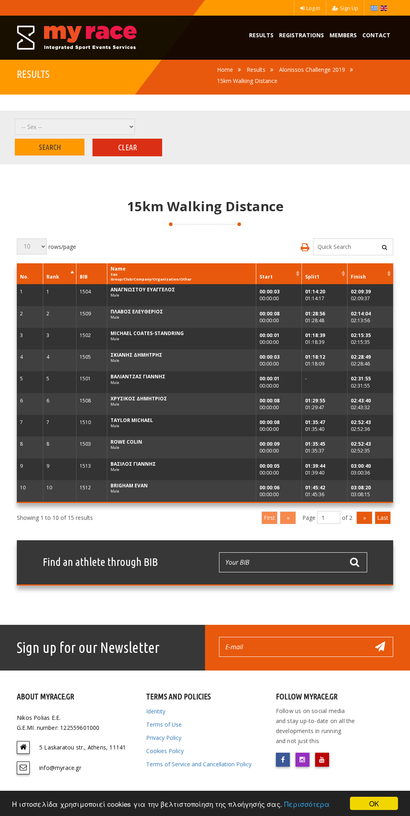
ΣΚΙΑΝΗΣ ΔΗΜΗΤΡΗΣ (136, 354)
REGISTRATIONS (301, 35)
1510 (85, 422)
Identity (155, 711)
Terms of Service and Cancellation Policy (198, 764)
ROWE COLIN (126, 441)
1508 (85, 400)
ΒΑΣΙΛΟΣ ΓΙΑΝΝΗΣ (133, 464)
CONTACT (376, 35)
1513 (85, 466)
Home (225, 69)
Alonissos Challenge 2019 (312, 69)
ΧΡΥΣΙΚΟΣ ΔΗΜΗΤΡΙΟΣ (139, 398)
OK (374, 803)
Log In (313, 8)
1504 (85, 291)
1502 (85, 335)
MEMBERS (343, 35)
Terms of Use (164, 724)
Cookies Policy (165, 751)
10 (23, 487)
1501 (85, 378)
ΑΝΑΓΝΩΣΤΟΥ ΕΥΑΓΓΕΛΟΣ (143, 289)
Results (256, 69)
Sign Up (349, 8)
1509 (85, 313)
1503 (85, 443)
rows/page (61, 246)
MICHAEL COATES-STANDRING (147, 333)
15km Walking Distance (247, 81)
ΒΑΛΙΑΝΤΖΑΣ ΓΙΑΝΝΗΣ (138, 376)
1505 (85, 356)
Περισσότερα (307, 804)
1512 (85, 487)
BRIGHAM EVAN (129, 485)
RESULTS (261, 35)
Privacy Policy (163, 737)
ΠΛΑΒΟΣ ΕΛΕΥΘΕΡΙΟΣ (137, 311)
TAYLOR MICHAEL (132, 420)
